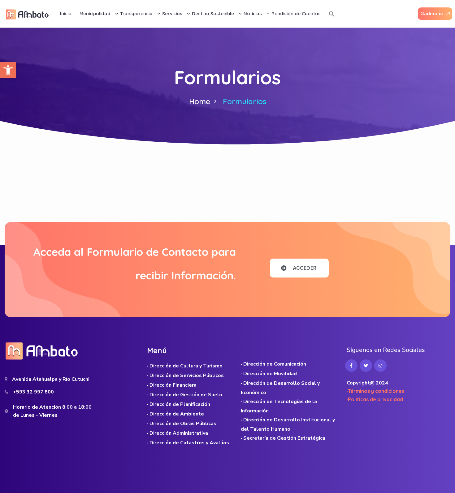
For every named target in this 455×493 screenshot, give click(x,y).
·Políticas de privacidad (375, 399)
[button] (8, 70)
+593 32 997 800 (33, 392)
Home (199, 101)
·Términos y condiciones (375, 391)
